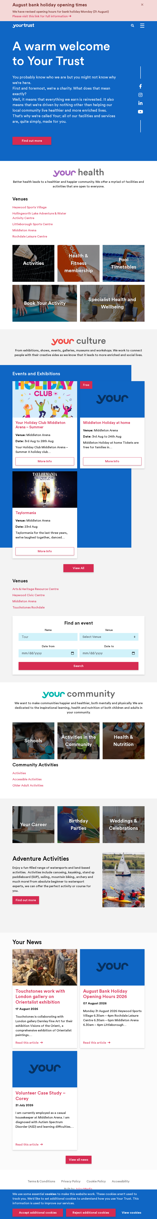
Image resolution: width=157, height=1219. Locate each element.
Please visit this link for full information (40, 16)
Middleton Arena (24, 230)
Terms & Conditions (41, 1181)
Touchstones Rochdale (28, 607)
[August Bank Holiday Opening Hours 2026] (112, 967)
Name (48, 630)
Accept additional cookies (38, 1212)
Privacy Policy (70, 1181)
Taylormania (26, 513)
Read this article (27, 1042)
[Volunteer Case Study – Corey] (44, 1069)
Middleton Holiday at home (106, 423)
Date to (109, 646)
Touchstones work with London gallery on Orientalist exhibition (40, 997)
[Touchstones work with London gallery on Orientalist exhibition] (44, 967)
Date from (48, 646)
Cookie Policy (96, 1181)
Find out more (32, 140)
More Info (56, 461)
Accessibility (120, 1181)
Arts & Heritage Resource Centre (35, 589)
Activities (19, 773)
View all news (78, 1159)
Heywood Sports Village (29, 207)
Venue (109, 630)
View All (78, 568)
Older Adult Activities (27, 785)
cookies (50, 1194)
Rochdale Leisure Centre (29, 236)
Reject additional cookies (91, 1212)
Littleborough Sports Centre (32, 224)
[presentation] (44, 399)
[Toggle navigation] (142, 26)
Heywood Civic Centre (28, 595)
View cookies (131, 1212)
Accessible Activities (27, 779)
